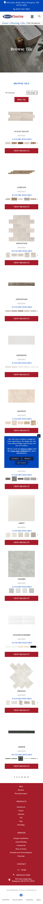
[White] (21, 508)
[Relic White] (21, 675)
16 (25, 777)
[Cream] (21, 396)
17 (28, 777)
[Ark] (14, 143)
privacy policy (27, 449)
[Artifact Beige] (20, 702)
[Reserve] (20, 199)
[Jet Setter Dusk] (27, 478)
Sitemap (38, 899)
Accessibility (5, 899)
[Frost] (18, 590)
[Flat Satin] (21, 340)
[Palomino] (21, 172)
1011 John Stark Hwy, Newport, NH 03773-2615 (22, 3)
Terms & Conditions (17, 899)
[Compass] (27, 311)
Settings (21, 463)
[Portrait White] (21, 228)
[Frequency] (20, 367)
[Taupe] (20, 534)
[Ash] (21, 116)
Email (23, 870)
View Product (21, 150)
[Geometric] (27, 367)
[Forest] (33, 311)
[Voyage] (14, 311)
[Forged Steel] (21, 731)
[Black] (33, 646)
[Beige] (27, 423)
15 (22, 777)
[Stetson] (33, 199)
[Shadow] (32, 590)
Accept (15, 458)
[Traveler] (21, 284)
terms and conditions (19, 451)
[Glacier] (25, 590)
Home (5, 23)
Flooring (15, 23)
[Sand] (20, 646)
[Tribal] (33, 367)
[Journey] (20, 311)
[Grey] (33, 534)
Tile (23, 23)
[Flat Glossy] (14, 367)
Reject (28, 458)
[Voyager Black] (8, 478)
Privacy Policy (29, 899)
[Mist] (21, 564)
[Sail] (21, 620)
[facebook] (21, 895)
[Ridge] (20, 143)
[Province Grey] (33, 702)
